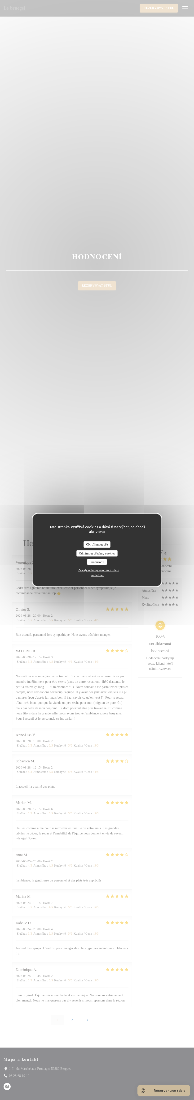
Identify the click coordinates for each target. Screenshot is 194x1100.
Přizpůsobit (97, 562)
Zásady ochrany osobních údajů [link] (98, 569)
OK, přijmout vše (97, 544)
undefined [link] (97, 575)
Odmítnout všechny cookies (97, 553)
